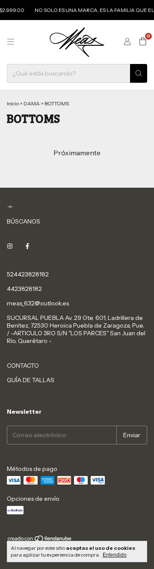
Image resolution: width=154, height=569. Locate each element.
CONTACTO (23, 365)
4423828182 (24, 289)
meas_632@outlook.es (38, 303)
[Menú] (11, 42)
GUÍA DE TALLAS (30, 380)
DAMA (32, 103)
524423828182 (28, 274)
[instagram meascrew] (10, 246)
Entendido (115, 555)
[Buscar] (138, 73)
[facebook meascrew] (27, 246)
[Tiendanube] (40, 540)
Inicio (13, 103)
